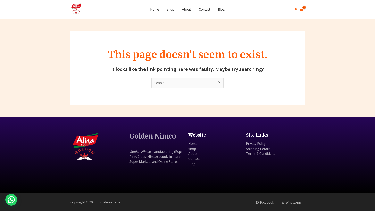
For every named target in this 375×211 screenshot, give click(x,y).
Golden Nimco (152, 136)
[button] (11, 200)
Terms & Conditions (260, 153)
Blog (221, 9)
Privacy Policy (256, 144)
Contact (204, 9)
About (186, 9)
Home (154, 9)
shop (170, 9)
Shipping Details (258, 149)
